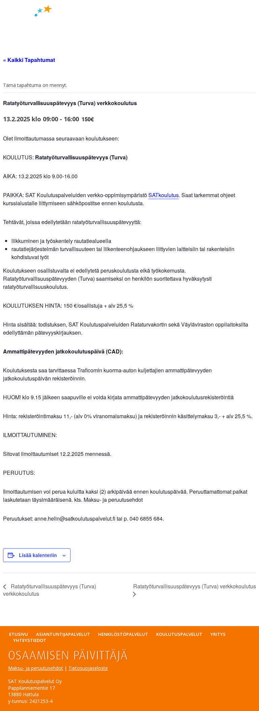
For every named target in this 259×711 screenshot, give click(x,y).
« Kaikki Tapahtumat (29, 60)
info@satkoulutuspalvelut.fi (212, 19)
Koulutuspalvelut (179, 634)
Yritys (155, 24)
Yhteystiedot (29, 640)
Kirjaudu (19, 32)
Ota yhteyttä (197, 24)
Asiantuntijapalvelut (63, 634)
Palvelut (52, 24)
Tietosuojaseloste (88, 668)
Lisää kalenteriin (38, 555)
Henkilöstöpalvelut (123, 634)
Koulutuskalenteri (105, 24)
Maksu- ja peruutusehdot (35, 668)
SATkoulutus (163, 195)
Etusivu (18, 24)
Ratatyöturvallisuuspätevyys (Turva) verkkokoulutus (49, 589)
